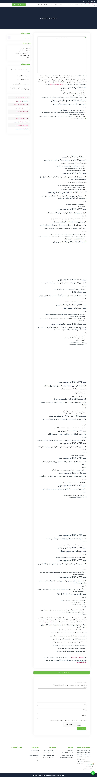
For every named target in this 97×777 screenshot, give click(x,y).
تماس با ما (40, 4)
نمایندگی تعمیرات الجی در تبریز (22, 97)
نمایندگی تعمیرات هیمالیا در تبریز (22, 125)
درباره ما (46, 4)
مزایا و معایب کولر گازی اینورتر (23, 79)
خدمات (76, 4)
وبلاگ (51, 4)
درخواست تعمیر (70, 4)
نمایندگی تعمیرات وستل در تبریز (22, 111)
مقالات (27, 57)
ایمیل (84, 709)
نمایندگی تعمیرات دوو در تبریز (22, 101)
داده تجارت (35, 775)
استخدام (55, 4)
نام (85, 704)
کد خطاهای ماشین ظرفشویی (23, 48)
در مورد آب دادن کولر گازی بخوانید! (22, 75)
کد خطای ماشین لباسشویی (24, 50)
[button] (2, 5)
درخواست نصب (62, 4)
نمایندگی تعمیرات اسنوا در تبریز (22, 108)
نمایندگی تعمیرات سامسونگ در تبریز (21, 104)
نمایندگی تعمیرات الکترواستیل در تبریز (20, 121)
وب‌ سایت (84, 715)
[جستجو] (9, 37)
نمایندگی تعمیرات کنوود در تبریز (22, 114)
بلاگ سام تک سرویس (35, 750)
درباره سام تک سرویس (34, 752)
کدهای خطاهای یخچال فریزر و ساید (22, 53)
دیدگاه (84, 687)
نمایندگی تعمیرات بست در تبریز (22, 128)
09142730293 (81, 662)
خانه (81, 4)
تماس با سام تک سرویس (34, 755)
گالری (38, 760)
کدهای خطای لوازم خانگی (24, 55)
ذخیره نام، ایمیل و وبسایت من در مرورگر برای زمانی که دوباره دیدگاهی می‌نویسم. (67, 720)
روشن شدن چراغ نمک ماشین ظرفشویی (21, 83)
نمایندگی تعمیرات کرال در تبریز (22, 118)
